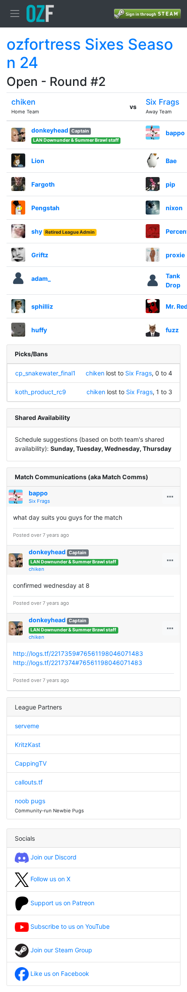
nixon (174, 207)
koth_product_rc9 (40, 391)
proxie (175, 255)
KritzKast (27, 744)
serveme (27, 726)
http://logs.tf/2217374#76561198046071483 (77, 662)
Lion (37, 160)
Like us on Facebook (59, 973)
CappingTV (31, 763)
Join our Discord (53, 857)
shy (36, 231)
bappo (175, 132)
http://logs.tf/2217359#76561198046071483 (78, 653)
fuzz (172, 330)
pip (170, 184)
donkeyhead (49, 130)
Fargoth (43, 184)
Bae (171, 160)
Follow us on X (49, 879)
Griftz (39, 255)
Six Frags (162, 101)
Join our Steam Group (60, 950)
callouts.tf (29, 782)
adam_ (41, 278)
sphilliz (42, 306)
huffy (39, 330)
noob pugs (30, 801)
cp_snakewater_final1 (45, 373)
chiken (23, 101)
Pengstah (45, 207)
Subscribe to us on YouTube (69, 926)
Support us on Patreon (61, 903)
